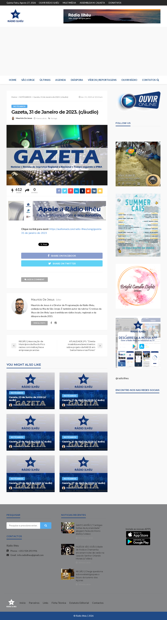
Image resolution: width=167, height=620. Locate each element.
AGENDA (60, 79)
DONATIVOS (115, 2)
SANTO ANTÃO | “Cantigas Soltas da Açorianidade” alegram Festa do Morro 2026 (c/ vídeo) (89, 529)
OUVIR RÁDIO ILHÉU (49, 2)
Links (45, 602)
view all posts (39, 323)
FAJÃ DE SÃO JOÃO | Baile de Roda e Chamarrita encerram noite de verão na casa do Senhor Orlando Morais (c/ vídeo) (90, 552)
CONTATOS (149, 79)
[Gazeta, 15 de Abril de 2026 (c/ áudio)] (31, 432)
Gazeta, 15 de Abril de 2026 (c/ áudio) (30, 441)
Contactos (98, 602)
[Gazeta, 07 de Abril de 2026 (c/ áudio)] (84, 473)
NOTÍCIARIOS (19, 106)
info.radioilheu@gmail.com (30, 555)
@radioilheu (122, 378)
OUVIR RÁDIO (129, 79)
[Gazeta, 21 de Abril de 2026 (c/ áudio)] (84, 391)
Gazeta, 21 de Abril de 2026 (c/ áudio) (83, 400)
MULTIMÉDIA (69, 2)
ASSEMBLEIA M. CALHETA (92, 2)
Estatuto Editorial (79, 602)
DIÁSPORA (77, 79)
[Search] (157, 80)
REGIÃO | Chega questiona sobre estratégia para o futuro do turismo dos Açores (89, 576)
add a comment (36, 279)
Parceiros (34, 602)
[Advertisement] (83, 51)
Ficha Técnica (59, 602)
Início (23, 602)
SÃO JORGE (28, 79)
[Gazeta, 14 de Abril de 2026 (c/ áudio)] (84, 432)
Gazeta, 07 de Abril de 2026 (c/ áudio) (83, 483)
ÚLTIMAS (45, 79)
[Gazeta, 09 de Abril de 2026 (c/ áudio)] (31, 473)
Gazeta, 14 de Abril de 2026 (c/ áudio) (83, 441)
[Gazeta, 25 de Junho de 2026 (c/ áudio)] (31, 391)
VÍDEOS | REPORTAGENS (102, 79)
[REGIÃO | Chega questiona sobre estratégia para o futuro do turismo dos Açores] (67, 574)
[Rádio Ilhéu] (15, 16)
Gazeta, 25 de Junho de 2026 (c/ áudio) (27, 399)
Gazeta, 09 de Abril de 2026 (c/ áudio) (30, 483)
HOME (12, 79)
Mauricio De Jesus (24, 118)
